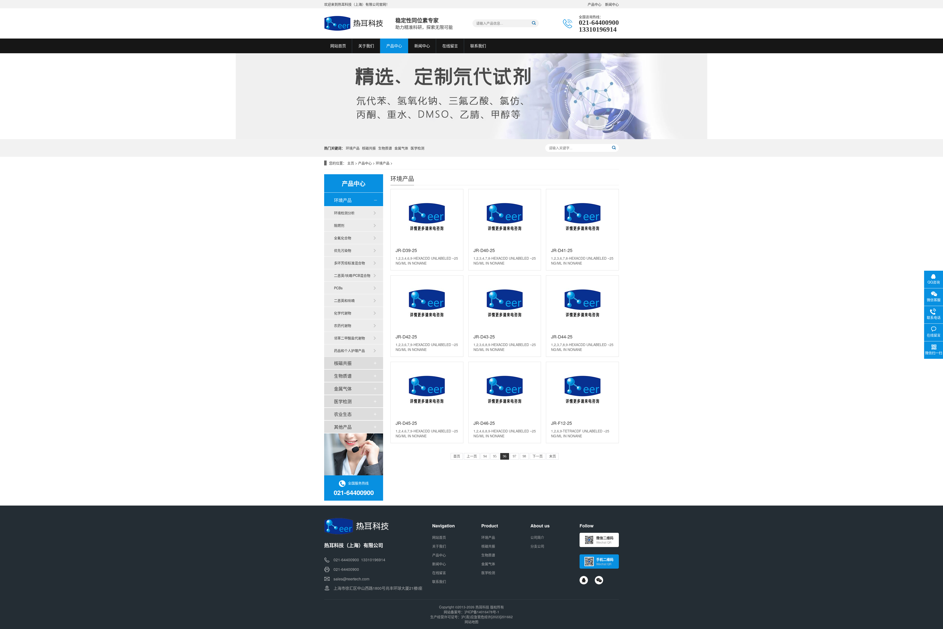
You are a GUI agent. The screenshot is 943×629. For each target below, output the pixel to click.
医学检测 (417, 148)
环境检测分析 (344, 212)
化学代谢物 (342, 312)
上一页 (472, 456)
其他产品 (343, 427)
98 (524, 456)
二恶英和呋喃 (344, 300)
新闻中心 (612, 4)
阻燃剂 (339, 225)
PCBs (338, 287)
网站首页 (439, 537)
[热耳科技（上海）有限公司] (355, 23)
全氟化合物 (342, 237)
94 (485, 456)
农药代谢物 (342, 325)
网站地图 (471, 621)
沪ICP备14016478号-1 (481, 611)
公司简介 (537, 537)
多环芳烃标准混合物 (349, 262)
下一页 (537, 456)
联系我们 (439, 581)
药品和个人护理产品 (349, 350)
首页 (456, 456)
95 (495, 456)
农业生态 (343, 414)
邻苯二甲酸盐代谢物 (349, 337)
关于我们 (439, 546)
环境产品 (353, 148)
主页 (350, 163)
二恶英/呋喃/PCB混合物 (352, 275)
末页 (552, 456)
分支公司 (537, 546)
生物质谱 (385, 148)
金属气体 (401, 148)
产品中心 (594, 4)
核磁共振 (369, 148)
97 (514, 456)
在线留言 (439, 572)
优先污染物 (342, 250)
